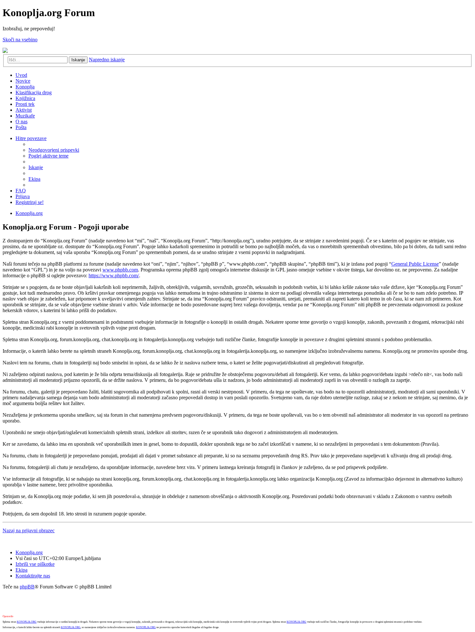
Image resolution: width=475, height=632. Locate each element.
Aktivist (24, 110)
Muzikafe (25, 115)
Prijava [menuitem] (23, 196)
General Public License (415, 264)
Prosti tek (25, 104)
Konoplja (25, 86)
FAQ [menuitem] (21, 190)
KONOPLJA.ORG (27, 621)
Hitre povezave (31, 138)
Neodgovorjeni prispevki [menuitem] (53, 150)
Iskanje (78, 59)
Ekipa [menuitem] (34, 179)
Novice (23, 81)
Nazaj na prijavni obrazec (29, 530)
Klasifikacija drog (34, 92)
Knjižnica (25, 98)
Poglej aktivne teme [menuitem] (48, 155)
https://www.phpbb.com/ (114, 275)
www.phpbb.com (120, 269)
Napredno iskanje (107, 59)
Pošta (21, 127)
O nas (21, 121)
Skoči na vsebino (20, 39)
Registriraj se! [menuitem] (30, 202)
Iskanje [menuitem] (35, 167)
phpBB (27, 586)
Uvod (21, 75)
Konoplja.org (29, 213)
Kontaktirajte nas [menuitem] (33, 575)
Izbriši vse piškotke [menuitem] (35, 564)
